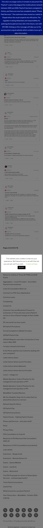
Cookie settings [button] (31, 264)
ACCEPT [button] (21, 267)
